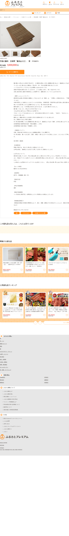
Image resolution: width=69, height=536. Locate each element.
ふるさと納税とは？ (8, 391)
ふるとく (6, 431)
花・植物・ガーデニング (5, 369)
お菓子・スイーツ (4, 354)
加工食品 (2, 356)
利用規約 (2, 448)
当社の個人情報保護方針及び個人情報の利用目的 (11, 449)
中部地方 (46, 377)
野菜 (1, 346)
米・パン (2, 341)
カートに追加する (13, 72)
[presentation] (2, 35)
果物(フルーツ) (3, 343)
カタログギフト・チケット (6, 351)
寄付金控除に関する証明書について (12, 404)
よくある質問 (7, 421)
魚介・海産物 (3, 359)
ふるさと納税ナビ (8, 429)
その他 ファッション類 (26, 17)
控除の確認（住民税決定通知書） (11, 409)
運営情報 (2, 445)
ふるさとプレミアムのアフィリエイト (12, 426)
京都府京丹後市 (3, 58)
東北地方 (2, 380)
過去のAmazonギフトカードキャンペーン (13, 418)
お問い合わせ (7, 423)
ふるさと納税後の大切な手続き (11, 399)
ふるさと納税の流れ (8, 394)
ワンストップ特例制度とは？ (10, 401)
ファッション (16, 17)
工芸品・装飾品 (3, 362)
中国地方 (46, 382)
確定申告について (8, 407)
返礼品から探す (7, 17)
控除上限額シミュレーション (10, 396)
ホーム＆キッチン (4, 367)
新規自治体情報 (3, 442)
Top (1, 17)
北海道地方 (2, 377)
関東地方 (2, 382)
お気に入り (3, 67)
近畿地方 (46, 380)
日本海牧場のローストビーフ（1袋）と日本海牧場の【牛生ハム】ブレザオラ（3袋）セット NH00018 (35, 264)
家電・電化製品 (3, 364)
